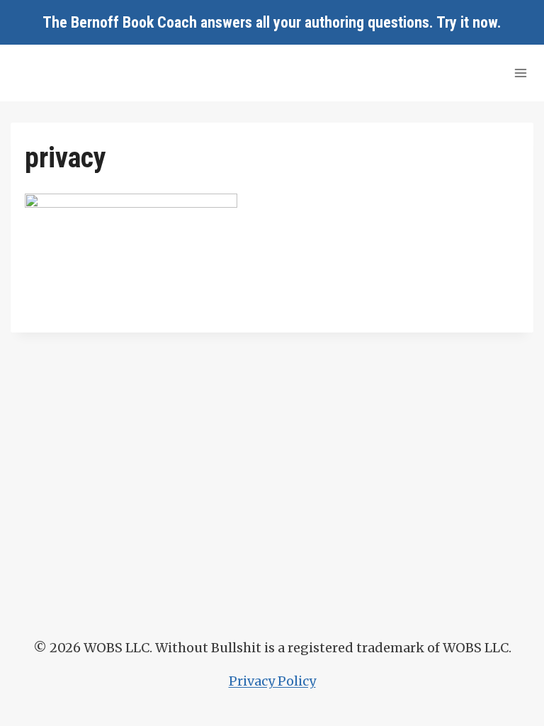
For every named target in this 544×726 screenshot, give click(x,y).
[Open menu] (520, 73)
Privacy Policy (272, 681)
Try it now (466, 22)
